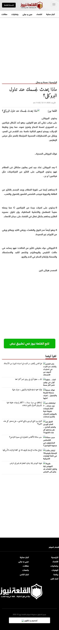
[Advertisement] (29, 47)
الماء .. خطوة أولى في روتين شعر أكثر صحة (28, 379)
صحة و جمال (42, 82)
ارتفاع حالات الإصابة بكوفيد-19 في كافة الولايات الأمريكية (22, 450)
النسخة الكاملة (9, 4)
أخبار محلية (50, 14)
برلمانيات (14, 14)
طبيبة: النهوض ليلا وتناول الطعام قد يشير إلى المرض (26, 463)
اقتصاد (39, 14)
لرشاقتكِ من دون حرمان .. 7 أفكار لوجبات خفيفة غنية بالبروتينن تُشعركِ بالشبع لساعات (24, 404)
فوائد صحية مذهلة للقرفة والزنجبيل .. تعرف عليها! (27, 389)
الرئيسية (53, 82)
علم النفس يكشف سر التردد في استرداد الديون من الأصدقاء (23, 363)
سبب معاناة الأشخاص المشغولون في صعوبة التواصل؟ (25, 437)
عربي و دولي (27, 14)
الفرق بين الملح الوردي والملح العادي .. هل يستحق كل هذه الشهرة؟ (22, 422)
